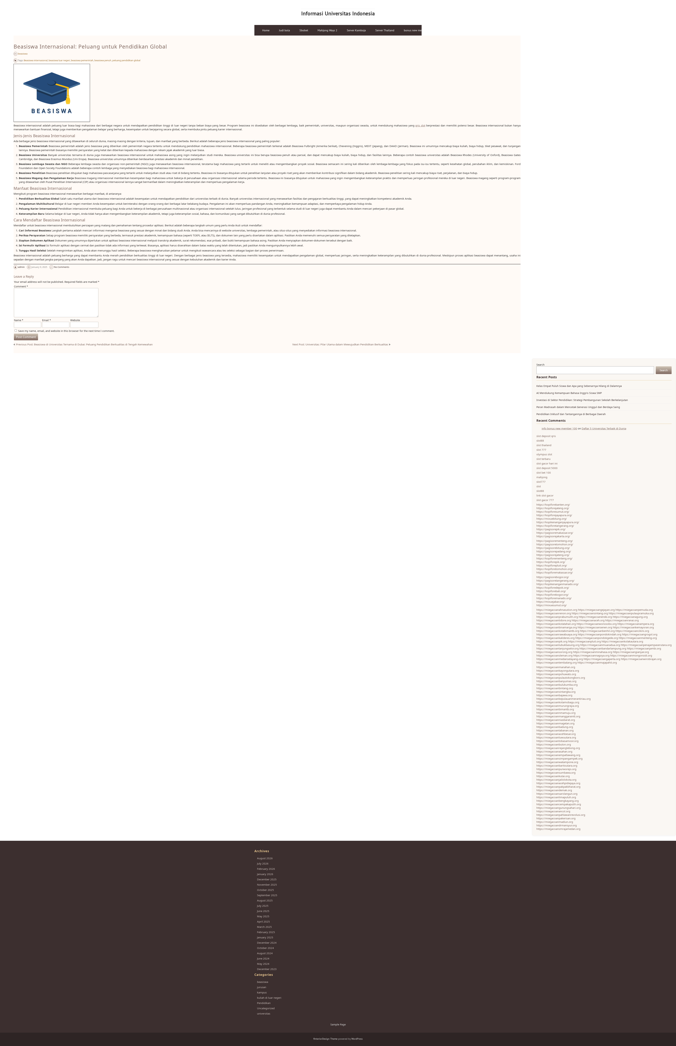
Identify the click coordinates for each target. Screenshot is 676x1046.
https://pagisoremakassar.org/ (554, 532)
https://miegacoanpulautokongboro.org (560, 677)
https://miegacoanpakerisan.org (555, 818)
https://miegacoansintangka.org (555, 691)
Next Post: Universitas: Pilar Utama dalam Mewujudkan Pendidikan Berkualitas (340, 344)
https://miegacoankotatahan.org (556, 624)
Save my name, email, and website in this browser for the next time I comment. (66, 331)
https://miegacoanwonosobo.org (597, 624)
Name (18, 320)
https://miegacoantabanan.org (555, 730)
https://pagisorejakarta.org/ (553, 536)
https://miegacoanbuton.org (553, 744)
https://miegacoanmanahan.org (555, 667)
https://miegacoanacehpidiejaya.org (558, 783)
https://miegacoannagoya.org (591, 655)
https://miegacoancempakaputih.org (558, 804)
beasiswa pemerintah (82, 60)
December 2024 (267, 942)
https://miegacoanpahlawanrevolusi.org (560, 815)
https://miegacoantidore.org (553, 620)
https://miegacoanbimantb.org (555, 709)
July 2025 (262, 905)
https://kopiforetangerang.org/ (555, 525)
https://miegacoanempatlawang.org (558, 755)
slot (538, 486)
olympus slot (544, 454)
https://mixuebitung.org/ (551, 518)
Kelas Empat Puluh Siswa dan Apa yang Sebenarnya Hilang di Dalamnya (579, 386)
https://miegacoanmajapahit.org (597, 662)
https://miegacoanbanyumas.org (556, 681)
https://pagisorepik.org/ (551, 529)
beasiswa (22, 53)
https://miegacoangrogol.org (639, 634)
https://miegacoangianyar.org (631, 652)
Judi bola (284, 30)
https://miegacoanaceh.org (588, 620)
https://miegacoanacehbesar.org (556, 734)
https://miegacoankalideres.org (555, 638)
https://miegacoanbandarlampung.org (602, 648)
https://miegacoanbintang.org (554, 688)
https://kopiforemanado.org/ (554, 598)
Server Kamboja (356, 30)
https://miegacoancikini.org (632, 631)
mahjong (541, 477)
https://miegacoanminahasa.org (592, 652)
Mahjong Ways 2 (327, 30)
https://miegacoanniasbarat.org (555, 720)
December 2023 (267, 969)
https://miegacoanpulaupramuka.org (631, 613)
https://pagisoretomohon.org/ (554, 544)
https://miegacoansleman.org (554, 655)
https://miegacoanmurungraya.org (557, 705)
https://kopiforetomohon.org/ (554, 569)
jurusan (261, 987)
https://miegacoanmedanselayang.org (559, 659)
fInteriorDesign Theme (325, 1038)
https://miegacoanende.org (595, 616)
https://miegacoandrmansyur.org (556, 825)
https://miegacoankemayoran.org (633, 627)
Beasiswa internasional (36, 60)
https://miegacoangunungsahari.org (558, 807)
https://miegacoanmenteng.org (638, 638)
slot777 (541, 481)
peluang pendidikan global (126, 60)
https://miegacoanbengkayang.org (557, 800)
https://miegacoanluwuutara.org (556, 737)
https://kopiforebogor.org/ (552, 594)
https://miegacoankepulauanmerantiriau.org (563, 698)
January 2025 (265, 937)
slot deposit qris (546, 436)
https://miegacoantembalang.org (556, 662)
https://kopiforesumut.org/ (552, 511)
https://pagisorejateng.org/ (552, 555)
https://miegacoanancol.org (553, 811)
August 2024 (265, 953)
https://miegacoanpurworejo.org (556, 769)
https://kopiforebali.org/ (551, 591)
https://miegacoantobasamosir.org (557, 741)
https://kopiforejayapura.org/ (554, 515)
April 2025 (263, 921)
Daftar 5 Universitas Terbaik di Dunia (604, 428)
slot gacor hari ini (547, 463)
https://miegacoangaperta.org (602, 659)
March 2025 (264, 927)
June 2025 (263, 911)
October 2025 (265, 890)
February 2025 (266, 932)
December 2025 (267, 879)
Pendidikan (264, 1003)
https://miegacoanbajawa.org (554, 695)
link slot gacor (544, 495)
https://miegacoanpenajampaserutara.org (646, 645)
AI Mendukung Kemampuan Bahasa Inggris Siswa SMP (569, 393)
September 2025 (267, 895)
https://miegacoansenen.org (595, 627)
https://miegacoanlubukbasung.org (558, 645)
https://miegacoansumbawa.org (555, 772)
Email (46, 320)
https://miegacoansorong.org (554, 652)
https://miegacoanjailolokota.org (556, 779)
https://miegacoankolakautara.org (622, 641)
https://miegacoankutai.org (553, 776)
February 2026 (266, 868)
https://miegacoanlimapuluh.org (556, 797)
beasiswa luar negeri (59, 60)
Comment (21, 286)
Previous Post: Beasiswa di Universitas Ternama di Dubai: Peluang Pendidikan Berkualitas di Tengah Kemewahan (84, 344)
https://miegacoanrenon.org (553, 613)
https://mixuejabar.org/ (550, 601)
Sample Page (338, 1024)
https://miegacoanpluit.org (584, 641)
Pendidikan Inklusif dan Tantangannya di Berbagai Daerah (571, 414)
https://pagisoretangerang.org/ (555, 580)
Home (266, 30)
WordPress (357, 1038)
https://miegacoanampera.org (635, 624)
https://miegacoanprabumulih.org (557, 616)
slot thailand (543, 445)
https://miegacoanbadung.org (554, 727)
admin (21, 267)
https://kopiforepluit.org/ (551, 565)
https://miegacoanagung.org (630, 616)
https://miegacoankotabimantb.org (557, 631)
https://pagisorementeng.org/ (554, 541)
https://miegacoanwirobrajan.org (641, 659)
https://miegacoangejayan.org (596, 609)
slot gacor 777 (545, 500)
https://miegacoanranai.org (622, 620)
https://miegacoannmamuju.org (555, 713)
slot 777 (541, 449)
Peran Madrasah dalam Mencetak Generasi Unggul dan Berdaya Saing (578, 407)
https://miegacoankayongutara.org (557, 670)
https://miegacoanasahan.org (554, 751)
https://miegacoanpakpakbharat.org (558, 786)
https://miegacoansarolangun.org (556, 793)
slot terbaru (543, 459)
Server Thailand (384, 30)
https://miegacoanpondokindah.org (599, 634)
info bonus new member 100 (559, 428)
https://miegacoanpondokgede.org (596, 638)
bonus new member (416, 30)
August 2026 (265, 858)
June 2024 (263, 958)
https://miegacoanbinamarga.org (556, 627)
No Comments (61, 267)
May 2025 (263, 916)
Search (540, 364)
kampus (262, 992)
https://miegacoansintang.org (590, 613)
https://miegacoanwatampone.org (557, 762)
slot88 (540, 440)
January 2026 (265, 874)
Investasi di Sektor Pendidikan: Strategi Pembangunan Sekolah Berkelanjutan (582, 400)
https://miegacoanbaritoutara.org (556, 765)
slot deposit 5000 (547, 468)
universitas (263, 1013)
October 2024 (265, 948)
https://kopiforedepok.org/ (552, 587)
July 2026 (262, 863)
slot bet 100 (543, 472)
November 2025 (267, 884)
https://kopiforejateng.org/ (552, 508)
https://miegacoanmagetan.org (555, 723)
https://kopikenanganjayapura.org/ (557, 522)
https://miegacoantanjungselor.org (557, 648)
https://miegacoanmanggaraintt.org (558, 716)
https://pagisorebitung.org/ (553, 548)
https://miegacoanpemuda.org (634, 609)
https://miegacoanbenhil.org (597, 631)
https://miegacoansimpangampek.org (559, 758)
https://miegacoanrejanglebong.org (558, 748)
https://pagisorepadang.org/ (553, 551)
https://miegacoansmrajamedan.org (558, 829)
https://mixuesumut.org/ (551, 605)
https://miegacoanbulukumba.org (557, 684)
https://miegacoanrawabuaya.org (556, 634)
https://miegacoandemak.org (554, 790)
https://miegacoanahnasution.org (556, 609)
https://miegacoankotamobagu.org (557, 702)
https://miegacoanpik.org (551, 641)
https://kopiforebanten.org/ (553, 504)
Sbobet (303, 30)
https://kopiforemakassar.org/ (554, 572)
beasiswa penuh (102, 60)
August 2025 (265, 900)
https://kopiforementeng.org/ (554, 558)
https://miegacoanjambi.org (644, 648)
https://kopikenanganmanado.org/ (557, 584)
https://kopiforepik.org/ (550, 562)
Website (75, 320)
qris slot (420, 125)
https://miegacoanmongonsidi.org (631, 655)
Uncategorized (266, 1008)
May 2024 (263, 963)
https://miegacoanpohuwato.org (556, 674)
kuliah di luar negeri (269, 997)
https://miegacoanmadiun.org (554, 822)
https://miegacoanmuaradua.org (600, 645)
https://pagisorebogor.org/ (552, 577)
